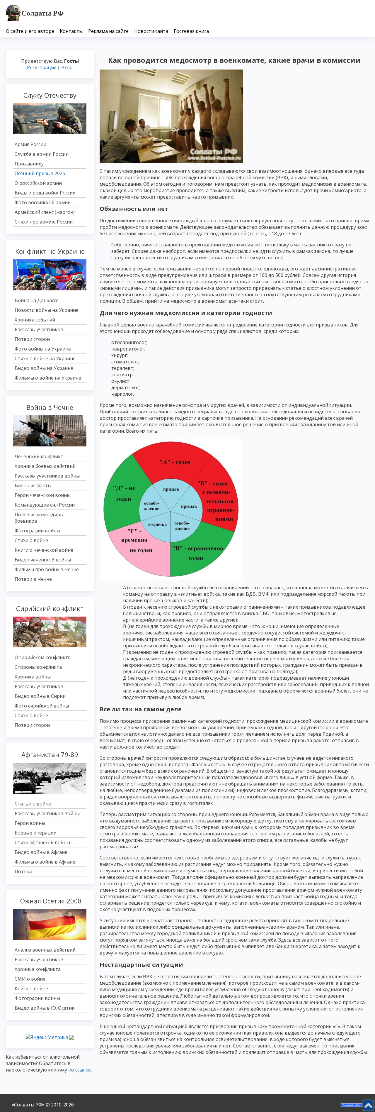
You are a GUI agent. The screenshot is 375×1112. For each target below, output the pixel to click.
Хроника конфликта (38, 969)
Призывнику (29, 163)
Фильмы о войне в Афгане (45, 862)
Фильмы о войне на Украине (48, 378)
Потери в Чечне (33, 579)
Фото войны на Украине (43, 349)
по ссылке (79, 1070)
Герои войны (30, 823)
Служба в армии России (42, 154)
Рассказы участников (39, 329)
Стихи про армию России (44, 222)
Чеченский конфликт (39, 456)
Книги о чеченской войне (44, 550)
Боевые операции (36, 833)
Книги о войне (31, 988)
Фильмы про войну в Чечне (47, 569)
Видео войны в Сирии (40, 696)
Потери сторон (32, 339)
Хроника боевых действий (45, 466)
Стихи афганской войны (42, 842)
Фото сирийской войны (42, 706)
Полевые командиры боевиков (39, 517)
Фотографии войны (37, 530)
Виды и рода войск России (45, 192)
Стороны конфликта (38, 667)
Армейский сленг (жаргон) (45, 212)
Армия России (30, 144)
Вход (67, 67)
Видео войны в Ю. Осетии (45, 1008)
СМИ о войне (30, 979)
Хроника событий (35, 319)
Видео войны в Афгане (41, 852)
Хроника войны (33, 676)
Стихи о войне (31, 540)
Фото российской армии (43, 202)
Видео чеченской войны (43, 559)
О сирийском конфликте (43, 657)
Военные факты (33, 485)
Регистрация (41, 67)
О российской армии (38, 183)
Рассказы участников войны (47, 476)
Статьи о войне (33, 803)
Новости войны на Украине (47, 310)
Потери (23, 871)
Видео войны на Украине (44, 368)
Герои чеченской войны (42, 495)
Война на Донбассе (37, 300)
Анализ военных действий (45, 950)
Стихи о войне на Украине (45, 358)
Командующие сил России (45, 505)
